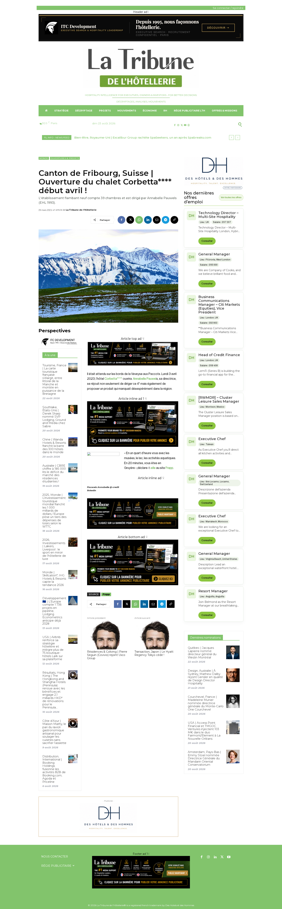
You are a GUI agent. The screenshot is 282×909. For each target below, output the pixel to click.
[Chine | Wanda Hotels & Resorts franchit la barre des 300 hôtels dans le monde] (72, 441)
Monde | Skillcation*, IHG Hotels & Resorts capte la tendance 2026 (54, 578)
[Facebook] (174, 125)
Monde (43, 158)
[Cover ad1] (132, 562)
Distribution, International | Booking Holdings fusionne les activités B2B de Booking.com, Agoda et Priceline (54, 769)
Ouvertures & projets (65, 158)
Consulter (207, 241)
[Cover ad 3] (132, 532)
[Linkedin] (148, 220)
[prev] (231, 137)
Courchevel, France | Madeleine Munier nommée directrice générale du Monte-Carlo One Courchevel (205, 703)
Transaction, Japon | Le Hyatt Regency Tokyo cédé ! (153, 653)
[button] (221, 124)
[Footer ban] (141, 872)
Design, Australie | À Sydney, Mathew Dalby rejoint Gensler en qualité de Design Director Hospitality (205, 677)
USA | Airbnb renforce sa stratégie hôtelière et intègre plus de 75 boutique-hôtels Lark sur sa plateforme (52, 648)
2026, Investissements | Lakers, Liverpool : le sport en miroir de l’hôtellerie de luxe (54, 549)
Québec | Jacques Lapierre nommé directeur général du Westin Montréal (202, 652)
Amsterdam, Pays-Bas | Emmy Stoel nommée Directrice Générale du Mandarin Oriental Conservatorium (204, 758)
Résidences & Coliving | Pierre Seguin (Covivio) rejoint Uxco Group (107, 655)
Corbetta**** (113, 378)
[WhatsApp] (139, 220)
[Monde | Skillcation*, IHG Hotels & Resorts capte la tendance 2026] (72, 574)
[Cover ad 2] (132, 424)
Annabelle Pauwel (144, 378)
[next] (237, 137)
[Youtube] (185, 125)
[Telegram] (165, 220)
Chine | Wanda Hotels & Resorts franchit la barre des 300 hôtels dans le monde (54, 446)
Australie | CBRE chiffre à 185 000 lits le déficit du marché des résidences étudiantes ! (54, 473)
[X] (181, 125)
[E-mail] (157, 220)
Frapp (169, 467)
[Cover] (132, 369)
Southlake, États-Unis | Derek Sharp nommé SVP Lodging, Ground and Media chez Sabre (54, 416)
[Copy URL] (174, 220)
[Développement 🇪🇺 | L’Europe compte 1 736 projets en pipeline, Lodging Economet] (72, 600)
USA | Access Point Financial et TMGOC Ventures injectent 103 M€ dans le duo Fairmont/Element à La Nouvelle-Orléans (204, 730)
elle (153, 467)
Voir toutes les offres (231, 197)
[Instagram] (178, 125)
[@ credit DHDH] (141, 40)
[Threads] (188, 125)
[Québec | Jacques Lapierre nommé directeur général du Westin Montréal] (233, 652)
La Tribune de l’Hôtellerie (81, 210)
